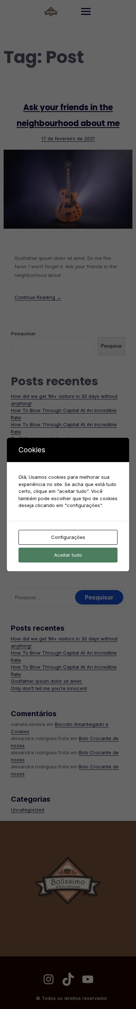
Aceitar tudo (68, 555)
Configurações (68, 537)
